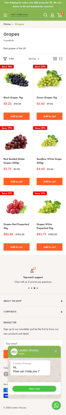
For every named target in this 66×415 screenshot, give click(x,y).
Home (7, 24)
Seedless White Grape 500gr (49, 161)
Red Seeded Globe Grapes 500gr (14, 161)
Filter (11, 58)
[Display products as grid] (55, 58)
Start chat (34, 388)
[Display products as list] (60, 58)
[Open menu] (5, 15)
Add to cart (16, 116)
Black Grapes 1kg (13, 97)
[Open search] (46, 15)
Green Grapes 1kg (47, 97)
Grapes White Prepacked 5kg (45, 226)
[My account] (52, 15)
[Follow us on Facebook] (6, 374)
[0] (59, 15)
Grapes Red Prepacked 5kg (16, 226)
